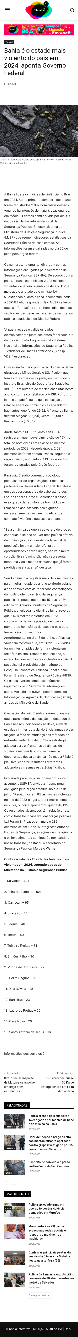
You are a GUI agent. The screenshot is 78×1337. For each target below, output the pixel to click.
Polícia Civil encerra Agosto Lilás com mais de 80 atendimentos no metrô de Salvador (51, 1278)
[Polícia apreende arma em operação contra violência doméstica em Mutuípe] (14, 1210)
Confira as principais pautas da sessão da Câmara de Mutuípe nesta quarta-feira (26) (49, 1256)
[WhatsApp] (50, 94)
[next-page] (13, 1181)
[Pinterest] (40, 94)
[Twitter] (31, 94)
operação (10, 1126)
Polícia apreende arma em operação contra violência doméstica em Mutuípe (46, 1208)
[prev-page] (6, 1181)
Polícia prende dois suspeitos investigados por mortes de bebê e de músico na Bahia (51, 1120)
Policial (9, 41)
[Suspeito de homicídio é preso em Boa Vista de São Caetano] (14, 1167)
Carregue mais (37, 1295)
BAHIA (8, 1173)
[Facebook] (21, 94)
